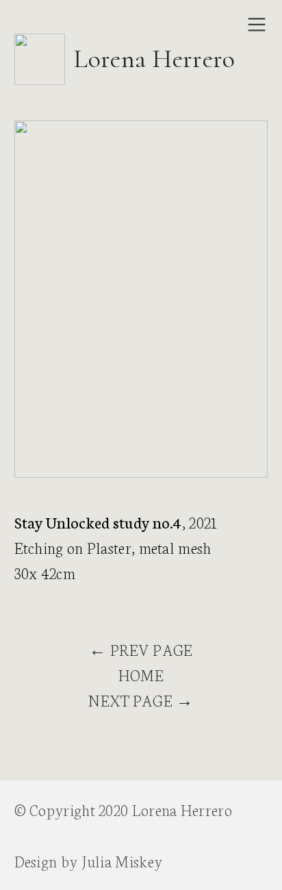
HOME (141, 674)
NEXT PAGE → (140, 700)
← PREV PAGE (140, 649)
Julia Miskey (122, 861)
